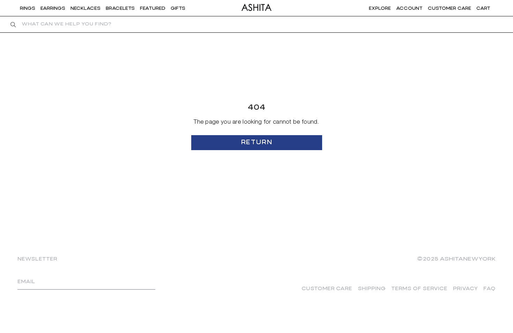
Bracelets (120, 8)
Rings (27, 8)
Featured (152, 8)
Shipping (372, 288)
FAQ (489, 288)
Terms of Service (419, 288)
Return (256, 143)
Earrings (52, 8)
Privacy (465, 288)
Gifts (178, 8)
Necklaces (85, 8)
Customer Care (327, 288)
